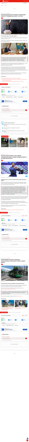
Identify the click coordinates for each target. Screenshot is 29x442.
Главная (2, 5)
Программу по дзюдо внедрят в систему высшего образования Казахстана (12, 209)
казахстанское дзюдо (23, 225)
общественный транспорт (9, 325)
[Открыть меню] (2, 1)
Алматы (4, 325)
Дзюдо (10, 225)
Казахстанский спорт (15, 225)
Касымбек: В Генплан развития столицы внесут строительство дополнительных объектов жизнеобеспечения (14, 80)
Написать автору (25, 160)
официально (8, 13)
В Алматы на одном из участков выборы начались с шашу (21, 308)
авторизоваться (8, 108)
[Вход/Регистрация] (25, 1)
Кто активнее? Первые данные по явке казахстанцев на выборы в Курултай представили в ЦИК (7, 308)
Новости (5, 5)
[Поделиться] (27, 440)
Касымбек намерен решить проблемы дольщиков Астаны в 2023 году (13, 81)
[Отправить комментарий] (26, 110)
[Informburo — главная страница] (6, 1)
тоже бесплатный (18, 296)
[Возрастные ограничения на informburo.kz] (24, 1)
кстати (8, 154)
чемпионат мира (5, 225)
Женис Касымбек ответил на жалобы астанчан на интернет (11, 78)
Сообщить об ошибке (4, 212)
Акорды (9, 38)
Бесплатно (16, 325)
